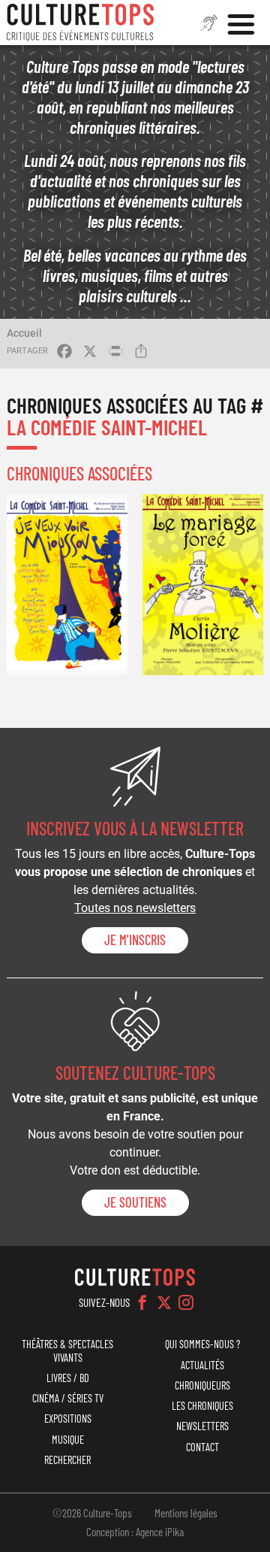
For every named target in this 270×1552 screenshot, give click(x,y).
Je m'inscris (135, 940)
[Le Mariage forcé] (202, 585)
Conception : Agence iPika (135, 1531)
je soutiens (135, 1202)
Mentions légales (186, 1513)
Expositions (68, 1418)
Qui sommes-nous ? (202, 1344)
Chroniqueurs (202, 1385)
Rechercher (67, 1459)
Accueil (24, 333)
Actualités (202, 1365)
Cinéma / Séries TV (68, 1398)
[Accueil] (80, 22)
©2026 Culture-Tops (92, 1513)
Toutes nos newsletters (135, 908)
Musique (68, 1439)
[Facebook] (143, 1302)
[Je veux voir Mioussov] (67, 585)
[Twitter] (164, 1302)
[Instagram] (186, 1302)
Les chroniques (202, 1405)
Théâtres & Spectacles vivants (67, 1350)
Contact (202, 1447)
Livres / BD (67, 1378)
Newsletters (202, 1426)
